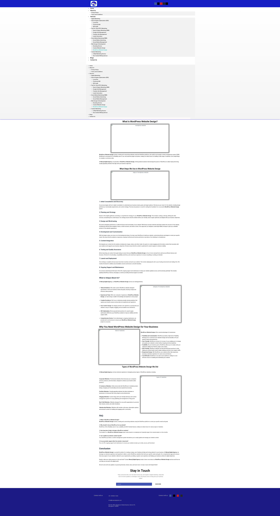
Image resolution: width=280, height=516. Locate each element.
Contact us (93, 60)
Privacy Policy (95, 12)
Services (93, 16)
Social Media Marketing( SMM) (99, 38)
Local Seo (95, 22)
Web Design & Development (98, 44)
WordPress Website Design (100, 50)
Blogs (92, 58)
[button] (140, 64)
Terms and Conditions (97, 14)
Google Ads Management (99, 32)
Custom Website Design (99, 48)
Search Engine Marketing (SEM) (101, 30)
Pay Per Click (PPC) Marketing (99, 28)
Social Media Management (100, 42)
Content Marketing (96, 51)
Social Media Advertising (99, 40)
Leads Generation (97, 36)
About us (93, 10)
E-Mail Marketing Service (99, 53)
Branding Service (97, 46)
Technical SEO (96, 24)
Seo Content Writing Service (100, 55)
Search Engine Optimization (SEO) (100, 20)
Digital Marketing (95, 18)
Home (92, 8)
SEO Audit (95, 26)
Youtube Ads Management (100, 34)
